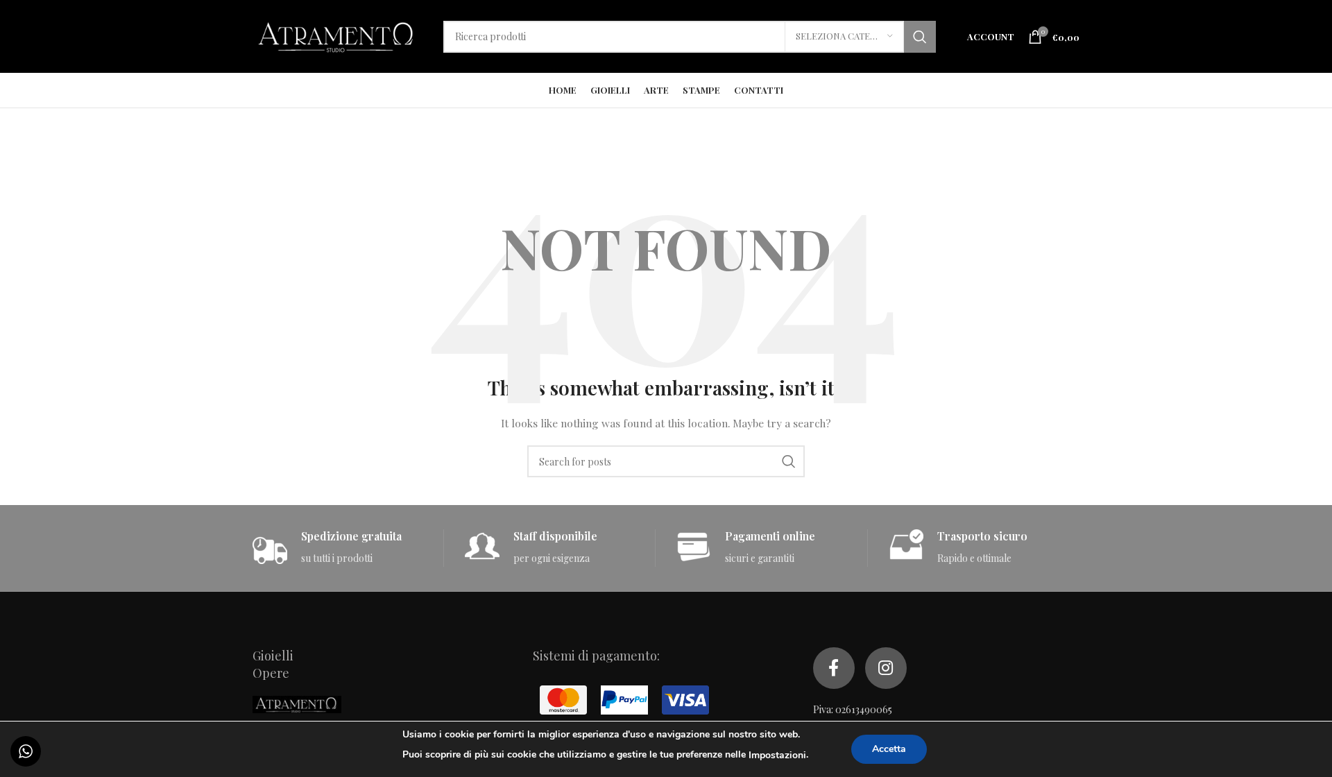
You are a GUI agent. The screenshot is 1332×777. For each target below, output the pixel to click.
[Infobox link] (348, 547)
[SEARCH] (920, 37)
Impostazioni (777, 755)
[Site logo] (337, 35)
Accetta (889, 748)
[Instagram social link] (886, 668)
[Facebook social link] (834, 668)
